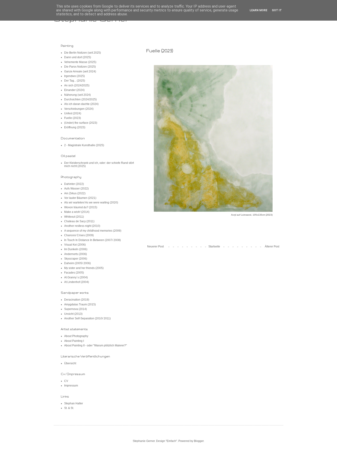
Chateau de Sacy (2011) (79, 221)
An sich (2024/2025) (76, 85)
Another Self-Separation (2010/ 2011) (87, 318)
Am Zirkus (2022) (75, 193)
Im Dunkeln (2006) (75, 249)
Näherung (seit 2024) (77, 94)
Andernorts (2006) (75, 254)
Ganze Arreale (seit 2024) (80, 71)
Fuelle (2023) (72, 118)
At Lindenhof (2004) (76, 282)
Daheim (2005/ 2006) (77, 263)
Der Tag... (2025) (74, 80)
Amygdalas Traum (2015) (80, 304)
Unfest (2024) (72, 113)
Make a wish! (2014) (76, 212)
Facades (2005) (74, 272)
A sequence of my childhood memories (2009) (92, 230)
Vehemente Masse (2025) (80, 62)
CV (66, 381)
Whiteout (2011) (74, 216)
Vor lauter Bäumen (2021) (80, 198)
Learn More (258, 10)
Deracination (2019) (76, 299)
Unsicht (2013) (73, 313)
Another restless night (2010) (82, 225)
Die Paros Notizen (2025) (80, 66)
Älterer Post (272, 246)
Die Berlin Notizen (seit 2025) (82, 52)
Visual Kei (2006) (75, 244)
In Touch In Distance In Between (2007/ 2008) (92, 240)
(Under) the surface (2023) (80, 122)
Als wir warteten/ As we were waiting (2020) (91, 202)
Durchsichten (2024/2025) (80, 99)
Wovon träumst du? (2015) (80, 207)
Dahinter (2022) (74, 184)
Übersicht (70, 363)
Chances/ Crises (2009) (79, 235)
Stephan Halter (73, 403)
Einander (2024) (74, 90)
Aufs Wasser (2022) (76, 188)
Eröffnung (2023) (74, 127)
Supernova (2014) (75, 309)
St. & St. (69, 408)
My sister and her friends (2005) (84, 268)
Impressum (71, 385)
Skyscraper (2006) (75, 258)
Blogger (199, 441)
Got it (277, 10)
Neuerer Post (155, 246)
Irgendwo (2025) (74, 76)
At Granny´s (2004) (76, 277)
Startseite (214, 246)
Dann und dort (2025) (77, 57)
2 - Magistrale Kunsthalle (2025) (84, 145)
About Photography (76, 336)
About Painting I (74, 340)
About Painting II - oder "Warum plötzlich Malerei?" (95, 345)
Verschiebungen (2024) (79, 108)
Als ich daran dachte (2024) (81, 104)
